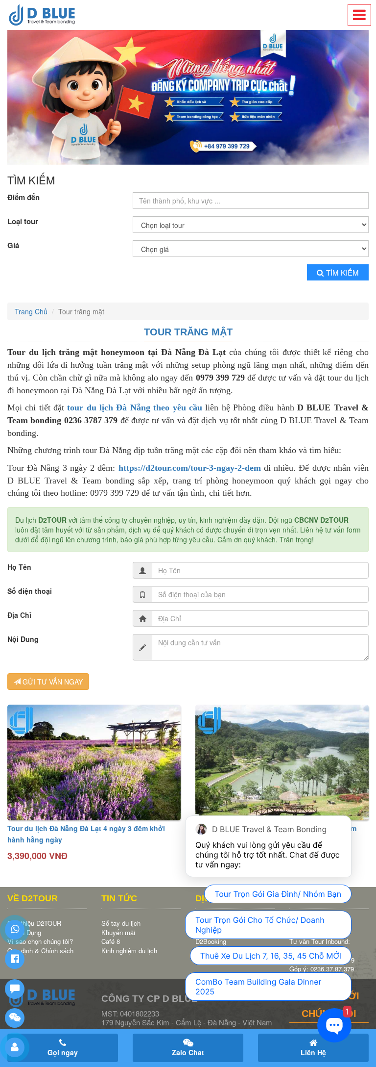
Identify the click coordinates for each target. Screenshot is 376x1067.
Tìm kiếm (342, 272)
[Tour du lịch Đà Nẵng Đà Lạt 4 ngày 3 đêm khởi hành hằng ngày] (94, 762)
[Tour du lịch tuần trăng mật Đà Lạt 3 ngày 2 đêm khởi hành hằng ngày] (282, 762)
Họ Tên (19, 567)
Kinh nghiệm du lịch (129, 950)
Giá (13, 245)
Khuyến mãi (118, 932)
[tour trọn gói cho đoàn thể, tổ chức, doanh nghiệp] (188, 97)
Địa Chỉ (19, 615)
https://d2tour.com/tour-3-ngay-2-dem (189, 468)
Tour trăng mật (188, 332)
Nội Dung (23, 639)
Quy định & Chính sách (40, 950)
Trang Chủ (31, 311)
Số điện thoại (29, 591)
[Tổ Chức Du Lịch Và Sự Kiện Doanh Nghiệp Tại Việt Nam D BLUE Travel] (47, 14)
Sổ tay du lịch (121, 923)
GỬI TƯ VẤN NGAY (52, 681)
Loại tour (22, 221)
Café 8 (110, 941)
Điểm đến (23, 197)
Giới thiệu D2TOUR (34, 923)
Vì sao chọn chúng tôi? (40, 941)
